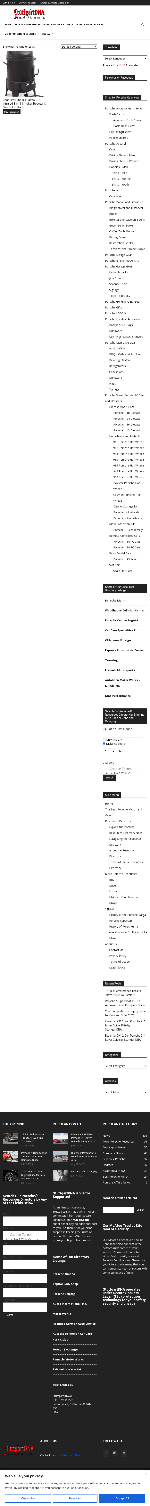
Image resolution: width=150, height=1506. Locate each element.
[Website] (124, 1453)
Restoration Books (121, 243)
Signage (114, 290)
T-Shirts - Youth (119, 184)
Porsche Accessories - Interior (124, 108)
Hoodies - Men (118, 167)
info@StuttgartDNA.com (70, 1455)
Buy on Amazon (11, 112)
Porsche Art (112, 190)
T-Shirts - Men (118, 173)
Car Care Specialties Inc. (122, 630)
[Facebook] (106, 1453)
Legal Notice (117, 967)
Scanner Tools (118, 284)
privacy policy (62, 1240)
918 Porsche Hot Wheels (129, 454)
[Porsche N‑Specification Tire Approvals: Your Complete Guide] (10, 1156)
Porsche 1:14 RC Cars (126, 541)
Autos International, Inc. (70, 1304)
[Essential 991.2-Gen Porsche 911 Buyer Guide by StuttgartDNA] (60, 1138)
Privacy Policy (117, 956)
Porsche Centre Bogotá (121, 620)
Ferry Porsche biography (84, 1171)
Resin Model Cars (120, 553)
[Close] (146, 1473)
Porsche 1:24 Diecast (126, 418)
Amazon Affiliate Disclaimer (54, 2)
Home (7, 24)
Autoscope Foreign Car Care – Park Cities (73, 1336)
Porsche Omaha (64, 1274)
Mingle (113, 903)
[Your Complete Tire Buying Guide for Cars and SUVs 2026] (10, 1175)
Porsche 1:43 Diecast (126, 430)
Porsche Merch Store (56, 24)
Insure (113, 891)
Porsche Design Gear (118, 255)
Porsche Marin (115, 600)
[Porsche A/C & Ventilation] (125, 773)
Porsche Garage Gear (118, 266)
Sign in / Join (9, 2)
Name (7, 1214)
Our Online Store (28, 2)
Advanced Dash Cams (127, 120)
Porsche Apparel (115, 143)
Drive (112, 885)
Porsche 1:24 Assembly (128, 530)
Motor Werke (62, 1314)
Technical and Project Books (127, 249)
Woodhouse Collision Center (125, 610)
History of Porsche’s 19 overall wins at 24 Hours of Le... (84, 1156)
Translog (111, 660)
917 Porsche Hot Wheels (129, 448)
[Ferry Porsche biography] (60, 1175)
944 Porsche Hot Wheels (129, 471)
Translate (132, 65)
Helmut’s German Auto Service (74, 1324)
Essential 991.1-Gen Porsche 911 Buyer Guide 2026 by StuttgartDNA (125, 1025)
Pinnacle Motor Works (68, 1359)
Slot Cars (115, 565)
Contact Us (116, 950)
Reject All (75, 1498)
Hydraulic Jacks (118, 272)
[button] (142, 25)
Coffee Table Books (121, 231)
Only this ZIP (113, 739)
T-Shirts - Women (120, 178)
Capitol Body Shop (65, 1284)
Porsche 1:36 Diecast (126, 424)
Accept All (122, 1498)
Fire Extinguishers (120, 132)
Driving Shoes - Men (122, 155)
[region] (75, 1488)
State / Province (13, 1257)
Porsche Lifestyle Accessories (124, 319)
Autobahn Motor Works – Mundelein (122, 683)
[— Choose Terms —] (125, 768)
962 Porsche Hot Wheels (129, 477)
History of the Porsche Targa (127, 915)
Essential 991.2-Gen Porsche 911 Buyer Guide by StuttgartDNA (125, 1037)
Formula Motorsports (120, 670)
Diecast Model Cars (121, 407)
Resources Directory (118, 821)
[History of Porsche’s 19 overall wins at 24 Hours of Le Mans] (60, 1156)
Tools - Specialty (119, 296)
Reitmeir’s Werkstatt (68, 1369)
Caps (112, 149)
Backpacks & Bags (121, 325)
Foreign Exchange (65, 1349)
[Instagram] (115, 1453)
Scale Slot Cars (122, 571)
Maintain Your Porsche (123, 897)
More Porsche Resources (20, 33)
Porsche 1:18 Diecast (126, 413)
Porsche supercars (121, 920)
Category (108, 762)
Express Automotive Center (124, 650)
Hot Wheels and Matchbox (126, 436)
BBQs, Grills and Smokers (125, 354)
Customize (28, 1498)
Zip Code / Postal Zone (117, 729)
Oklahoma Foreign (118, 640)
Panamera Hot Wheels (127, 518)
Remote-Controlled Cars (124, 536)
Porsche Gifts (113, 307)
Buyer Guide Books (121, 225)
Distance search (115, 743)
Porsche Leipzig (64, 1294)
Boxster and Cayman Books (127, 219)
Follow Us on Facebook (119, 77)
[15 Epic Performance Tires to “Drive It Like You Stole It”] (10, 1138)
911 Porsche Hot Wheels (129, 442)
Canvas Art (116, 196)
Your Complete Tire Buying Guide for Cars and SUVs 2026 (125, 1013)
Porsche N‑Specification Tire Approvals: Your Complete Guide (125, 1003)
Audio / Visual (117, 348)
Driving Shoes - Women (124, 161)
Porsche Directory (88, 24)
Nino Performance (118, 696)
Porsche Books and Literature (124, 202)
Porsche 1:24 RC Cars (126, 547)
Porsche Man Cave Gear (120, 342)
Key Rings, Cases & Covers (126, 337)
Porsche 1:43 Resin (125, 559)
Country (8, 1271)
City (5, 1243)
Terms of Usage (119, 961)
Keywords (9, 1300)
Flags (112, 383)
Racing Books (118, 237)
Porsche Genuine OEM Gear (122, 301)
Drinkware (115, 331)
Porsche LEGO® (115, 313)
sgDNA (46, 33)
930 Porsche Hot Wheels (129, 459)
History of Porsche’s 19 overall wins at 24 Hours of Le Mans (128, 932)
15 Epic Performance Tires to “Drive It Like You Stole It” (123, 993)
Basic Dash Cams (124, 126)
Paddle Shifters (118, 137)
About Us (111, 944)
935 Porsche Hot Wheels (129, 465)
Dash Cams (116, 114)
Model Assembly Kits (122, 524)
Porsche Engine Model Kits (122, 260)
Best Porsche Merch (27, 24)
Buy (111, 879)
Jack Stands (116, 278)
